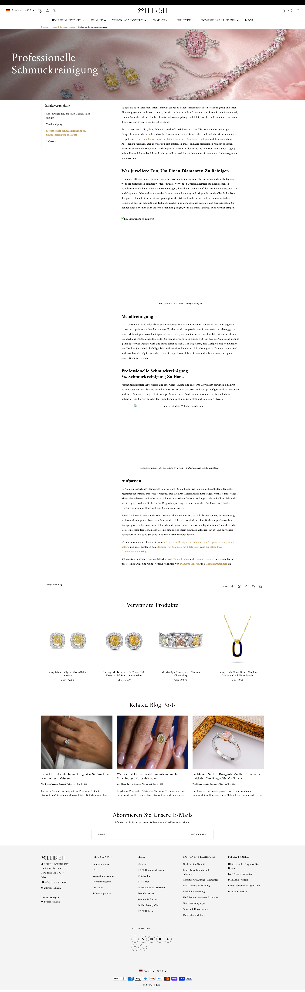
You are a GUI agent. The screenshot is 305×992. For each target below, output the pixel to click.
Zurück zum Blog (53, 585)
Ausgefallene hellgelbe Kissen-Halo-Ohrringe (67, 674)
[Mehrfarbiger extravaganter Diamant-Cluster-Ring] (181, 641)
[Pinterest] (143, 939)
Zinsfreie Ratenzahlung (154, 2)
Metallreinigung (54, 124)
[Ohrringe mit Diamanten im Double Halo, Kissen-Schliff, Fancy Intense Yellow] (124, 641)
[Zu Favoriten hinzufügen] (88, 620)
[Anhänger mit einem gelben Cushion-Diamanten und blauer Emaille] (237, 641)
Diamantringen (181, 559)
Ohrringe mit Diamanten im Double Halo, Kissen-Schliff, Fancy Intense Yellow (124, 674)
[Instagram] (151, 939)
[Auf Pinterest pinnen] (246, 586)
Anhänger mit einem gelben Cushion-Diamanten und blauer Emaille (237, 674)
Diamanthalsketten (190, 564)
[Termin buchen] (40, 10)
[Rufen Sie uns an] (55, 10)
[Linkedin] (168, 939)
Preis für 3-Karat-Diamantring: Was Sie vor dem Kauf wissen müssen (75, 776)
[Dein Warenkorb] (283, 10)
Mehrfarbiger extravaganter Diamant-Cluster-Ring (181, 674)
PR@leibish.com (52, 902)
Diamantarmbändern (216, 564)
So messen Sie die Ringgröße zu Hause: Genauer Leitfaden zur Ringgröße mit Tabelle (226, 776)
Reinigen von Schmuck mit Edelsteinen (178, 547)
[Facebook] (135, 939)
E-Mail (101, 835)
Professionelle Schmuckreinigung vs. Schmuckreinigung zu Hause (66, 133)
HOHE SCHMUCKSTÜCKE (66, 20)
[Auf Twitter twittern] (239, 586)
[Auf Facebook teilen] (232, 586)
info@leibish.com (52, 888)
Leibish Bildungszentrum (64, 27)
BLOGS (249, 20)
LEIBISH (156, 985)
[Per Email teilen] (260, 586)
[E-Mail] (135, 947)
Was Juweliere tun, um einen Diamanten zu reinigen (68, 116)
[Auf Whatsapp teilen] (253, 586)
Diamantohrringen (204, 559)
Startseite (45, 27)
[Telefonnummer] (143, 947)
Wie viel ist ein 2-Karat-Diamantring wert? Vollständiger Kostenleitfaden (147, 776)
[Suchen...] (290, 10)
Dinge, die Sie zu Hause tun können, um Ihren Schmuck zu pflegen (173, 139)
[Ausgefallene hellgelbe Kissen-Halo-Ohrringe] (67, 641)
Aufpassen (51, 141)
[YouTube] (159, 939)
